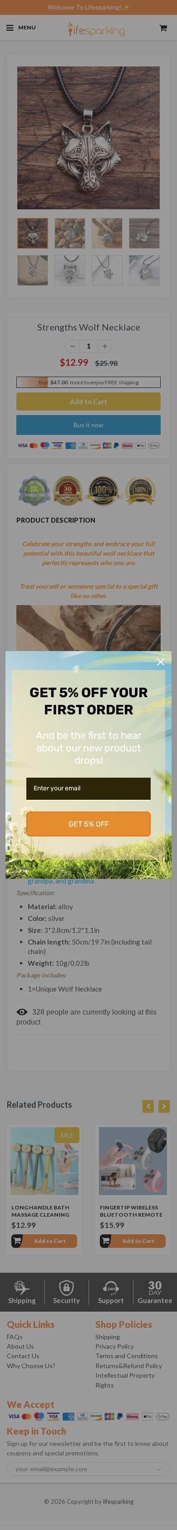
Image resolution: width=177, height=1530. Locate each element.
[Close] (161, 662)
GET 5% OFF (89, 824)
